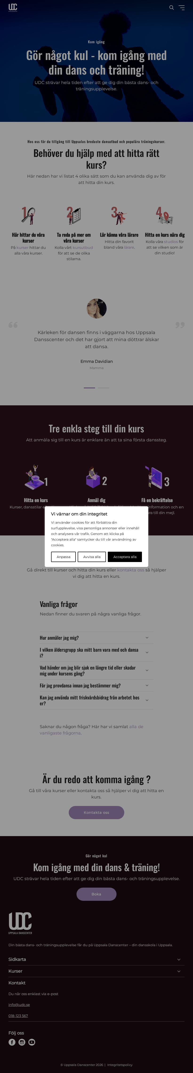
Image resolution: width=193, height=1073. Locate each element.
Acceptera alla (125, 557)
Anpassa (63, 557)
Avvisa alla (92, 557)
